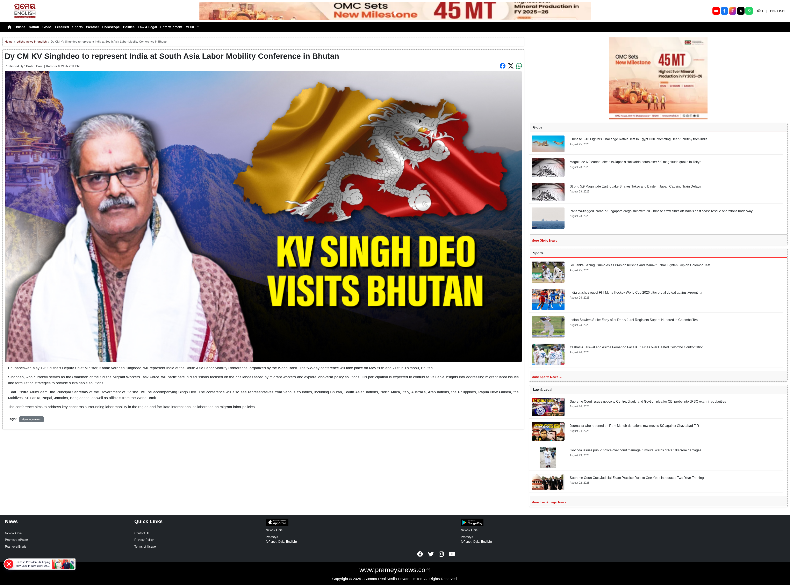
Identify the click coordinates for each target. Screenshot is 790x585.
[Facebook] (724, 11)
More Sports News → (546, 377)
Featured (62, 27)
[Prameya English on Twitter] (430, 554)
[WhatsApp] (749, 11)
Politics (129, 27)
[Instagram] (732, 11)
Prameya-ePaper (16, 539)
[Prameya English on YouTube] (452, 554)
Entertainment (171, 27)
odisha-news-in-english (32, 41)
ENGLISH (777, 11)
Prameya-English (16, 546)
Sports (77, 27)
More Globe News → (546, 240)
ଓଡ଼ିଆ (759, 11)
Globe (47, 27)
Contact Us (142, 533)
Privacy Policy (144, 539)
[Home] (9, 27)
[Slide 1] (395, 13)
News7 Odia (13, 533)
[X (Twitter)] (741, 11)
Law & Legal (147, 27)
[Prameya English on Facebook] (420, 554)
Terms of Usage (145, 546)
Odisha (20, 27)
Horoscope (111, 27)
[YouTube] (716, 11)
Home (9, 41)
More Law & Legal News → (550, 502)
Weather (92, 27)
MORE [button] (191, 27)
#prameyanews (31, 419)
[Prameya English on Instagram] (441, 554)
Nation (34, 27)
